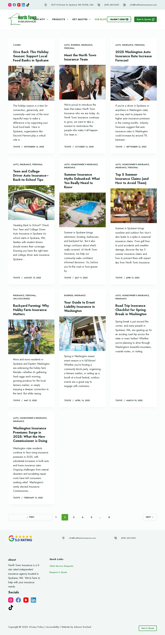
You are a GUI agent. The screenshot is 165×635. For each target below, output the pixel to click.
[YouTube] (18, 4)
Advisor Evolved (82, 627)
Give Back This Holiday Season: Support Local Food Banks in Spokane (31, 56)
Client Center (120, 19)
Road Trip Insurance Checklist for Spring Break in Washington (130, 309)
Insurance (86, 45)
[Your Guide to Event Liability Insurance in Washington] (82, 333)
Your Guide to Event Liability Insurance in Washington (79, 306)
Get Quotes (79, 19)
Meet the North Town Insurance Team (80, 57)
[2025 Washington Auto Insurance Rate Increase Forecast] (134, 83)
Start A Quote (144, 19)
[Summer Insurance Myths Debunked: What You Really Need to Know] (82, 210)
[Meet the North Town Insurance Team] (82, 82)
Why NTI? (39, 19)
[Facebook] (14, 4)
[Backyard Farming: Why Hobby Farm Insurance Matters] (31, 337)
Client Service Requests (61, 566)
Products (58, 19)
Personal (69, 48)
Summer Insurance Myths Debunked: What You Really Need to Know (82, 181)
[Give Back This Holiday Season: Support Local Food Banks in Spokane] (31, 83)
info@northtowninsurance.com (143, 4)
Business (75, 45)
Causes (17, 45)
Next (148, 517)
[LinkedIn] (23, 4)
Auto (67, 45)
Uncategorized (21, 298)
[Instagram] (9, 4)
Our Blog (100, 19)
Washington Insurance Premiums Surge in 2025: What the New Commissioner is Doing (30, 434)
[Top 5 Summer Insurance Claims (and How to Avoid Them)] (134, 205)
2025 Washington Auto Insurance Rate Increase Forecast (133, 56)
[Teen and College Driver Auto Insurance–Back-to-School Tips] (31, 202)
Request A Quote (58, 572)
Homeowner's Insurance (84, 164)
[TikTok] (27, 4)
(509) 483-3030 (111, 4)
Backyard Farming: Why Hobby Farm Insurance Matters (31, 309)
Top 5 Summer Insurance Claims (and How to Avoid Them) (132, 178)
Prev (31, 517)
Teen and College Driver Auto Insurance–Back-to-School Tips (31, 175)
